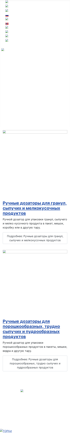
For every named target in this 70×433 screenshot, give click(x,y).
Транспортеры (11, 110)
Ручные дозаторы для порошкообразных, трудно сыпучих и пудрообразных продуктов (31, 329)
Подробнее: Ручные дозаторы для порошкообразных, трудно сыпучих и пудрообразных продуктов (35, 363)
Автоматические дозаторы (19, 99)
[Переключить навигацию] (3, 63)
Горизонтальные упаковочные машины (27, 78)
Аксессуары (9, 121)
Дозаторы (8, 89)
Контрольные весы (14, 116)
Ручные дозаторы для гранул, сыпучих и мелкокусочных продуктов (35, 208)
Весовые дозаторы (14, 94)
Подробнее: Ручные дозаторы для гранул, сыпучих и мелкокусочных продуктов (35, 238)
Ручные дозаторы (13, 105)
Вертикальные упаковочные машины (26, 72)
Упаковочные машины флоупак (22, 83)
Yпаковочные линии (14, 67)
